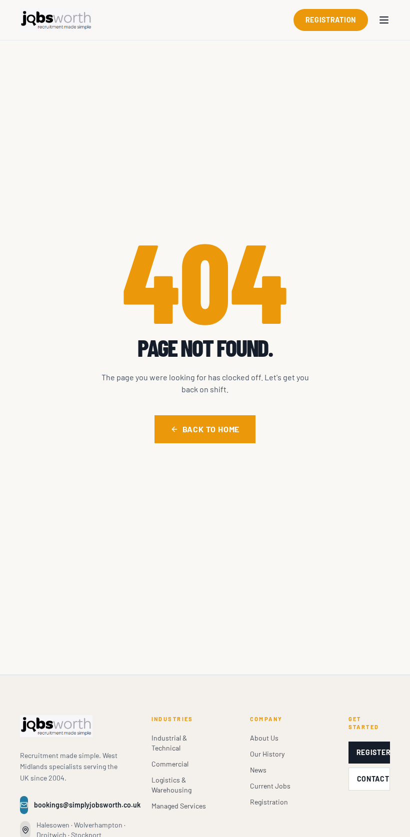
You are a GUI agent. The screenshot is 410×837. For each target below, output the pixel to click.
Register (373, 752)
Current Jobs (270, 786)
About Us (264, 738)
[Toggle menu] (384, 20)
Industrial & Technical (169, 743)
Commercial (170, 764)
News (258, 770)
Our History (267, 754)
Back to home (211, 429)
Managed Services (179, 806)
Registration (331, 19)
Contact (373, 779)
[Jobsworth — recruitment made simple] (56, 20)
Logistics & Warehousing (172, 785)
